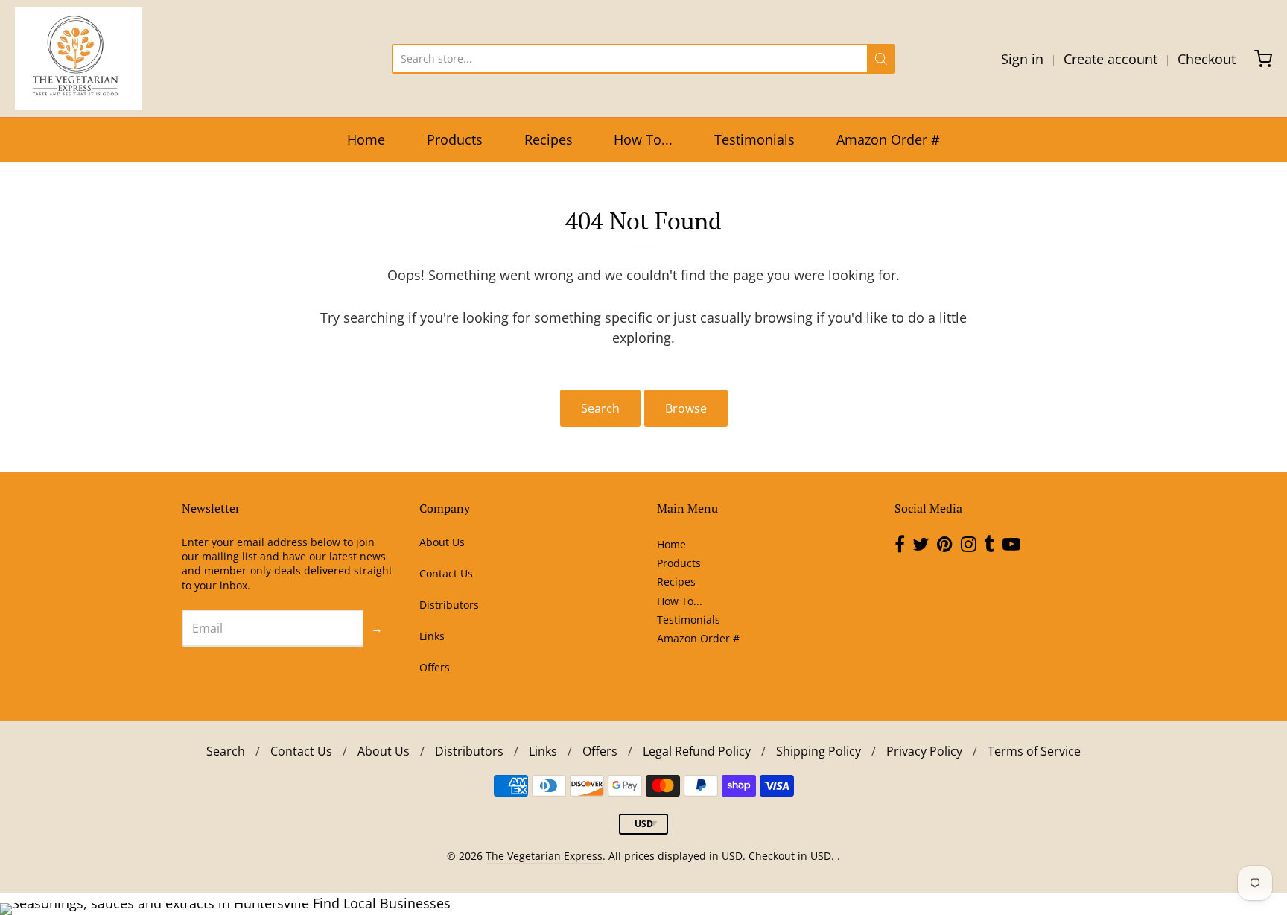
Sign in (1022, 59)
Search (600, 408)
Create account (1110, 59)
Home (366, 139)
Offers (434, 667)
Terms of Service (1034, 751)
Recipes (548, 139)
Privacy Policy (924, 751)
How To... (643, 139)
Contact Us (446, 573)
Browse (686, 408)
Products (455, 139)
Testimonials (754, 139)
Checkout (1207, 59)
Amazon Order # (888, 139)
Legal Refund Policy (697, 751)
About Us (442, 542)
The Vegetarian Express (544, 856)
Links (432, 636)
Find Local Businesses (382, 903)
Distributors (449, 605)
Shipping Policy (818, 751)
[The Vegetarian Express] (78, 58)
